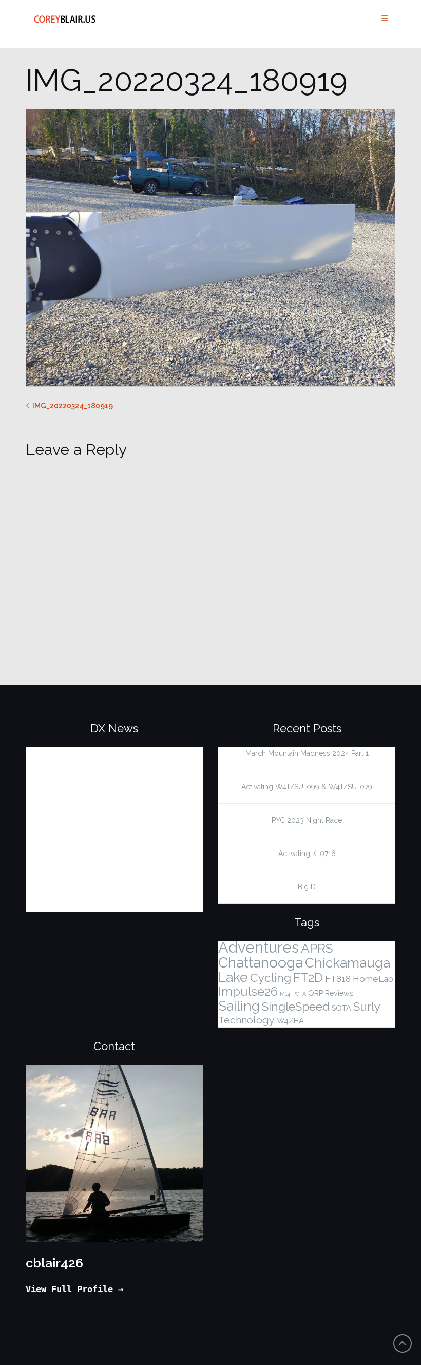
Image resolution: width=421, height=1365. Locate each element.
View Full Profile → (74, 1289)
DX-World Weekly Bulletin (94, 885)
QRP (315, 993)
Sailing (239, 1006)
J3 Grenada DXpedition (86, 786)
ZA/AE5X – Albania (75, 852)
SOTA (341, 1007)
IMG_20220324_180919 (72, 406)
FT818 (338, 979)
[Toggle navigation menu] (384, 18)
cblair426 (54, 1263)
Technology (246, 1020)
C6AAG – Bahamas (75, 819)
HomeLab (373, 979)
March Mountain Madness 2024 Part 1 (307, 753)
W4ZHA (290, 1020)
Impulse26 (248, 991)
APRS (317, 948)
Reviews (339, 993)
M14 (285, 994)
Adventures (258, 947)
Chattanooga (260, 962)
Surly (366, 1006)
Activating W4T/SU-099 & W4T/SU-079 (306, 787)
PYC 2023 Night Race (307, 820)
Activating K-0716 (307, 853)
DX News (114, 728)
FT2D (308, 978)
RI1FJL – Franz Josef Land (92, 753)
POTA (299, 994)
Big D (307, 887)
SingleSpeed (296, 1006)
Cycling (270, 977)
